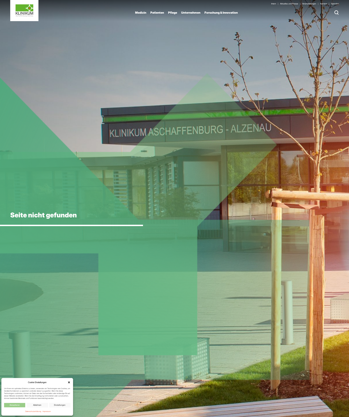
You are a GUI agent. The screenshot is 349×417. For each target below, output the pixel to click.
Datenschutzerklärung (33, 411)
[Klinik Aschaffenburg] (24, 10)
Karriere (323, 3)
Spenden (335, 3)
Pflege (172, 12)
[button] (69, 382)
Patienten (157, 12)
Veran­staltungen (309, 3)
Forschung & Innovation (221, 12)
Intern (273, 3)
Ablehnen (37, 405)
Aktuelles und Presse (289, 3)
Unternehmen (190, 12)
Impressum (47, 411)
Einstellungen (59, 405)
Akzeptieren (15, 405)
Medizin (140, 12)
